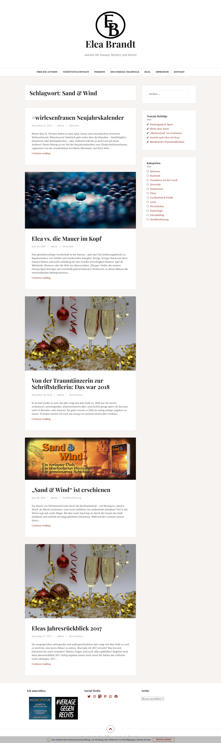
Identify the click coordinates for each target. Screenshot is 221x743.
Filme (153, 193)
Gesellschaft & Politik (161, 197)
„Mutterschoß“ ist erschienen (166, 133)
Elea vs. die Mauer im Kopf (66, 238)
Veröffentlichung (72, 497)
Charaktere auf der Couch (164, 180)
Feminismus (156, 188)
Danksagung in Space (161, 124)
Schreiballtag (157, 215)
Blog (147, 71)
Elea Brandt (110, 44)
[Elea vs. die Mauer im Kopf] (80, 202)
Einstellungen (163, 740)
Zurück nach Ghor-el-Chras (165, 137)
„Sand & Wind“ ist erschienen (71, 489)
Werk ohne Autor (159, 128)
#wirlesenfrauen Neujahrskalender (78, 117)
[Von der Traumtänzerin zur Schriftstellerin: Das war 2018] (80, 334)
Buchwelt (155, 175)
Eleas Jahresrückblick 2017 (67, 628)
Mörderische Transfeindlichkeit (167, 141)
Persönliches (76, 394)
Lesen (153, 201)
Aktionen (74, 125)
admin (60, 125)
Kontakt (179, 71)
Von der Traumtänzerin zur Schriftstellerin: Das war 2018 (71, 384)
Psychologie (156, 210)
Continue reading (51, 154)
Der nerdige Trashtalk (124, 71)
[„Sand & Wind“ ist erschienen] (80, 462)
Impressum (162, 71)
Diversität (68, 246)
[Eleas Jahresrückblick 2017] (80, 582)
